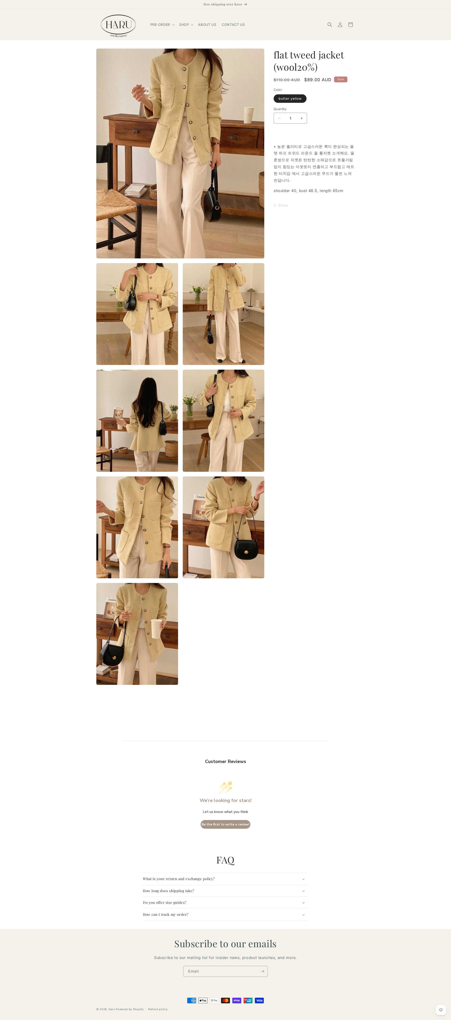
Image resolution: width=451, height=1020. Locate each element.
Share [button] (283, 205)
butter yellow (290, 98)
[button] (162, 25)
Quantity (280, 109)
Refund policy (157, 1009)
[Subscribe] (262, 971)
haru (112, 1009)
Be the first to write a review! (225, 824)
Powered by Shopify (130, 1009)
